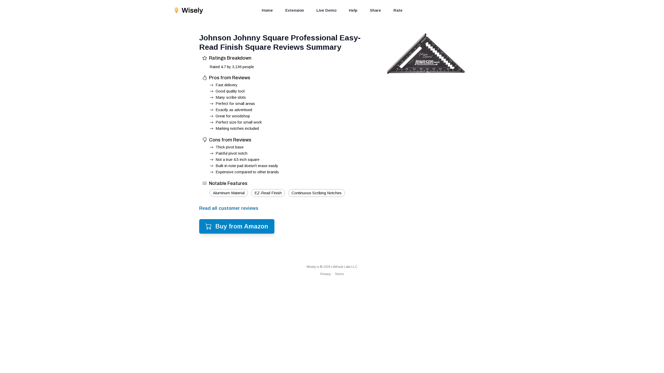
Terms (339, 274)
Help (353, 10)
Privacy (325, 274)
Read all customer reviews (228, 208)
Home (267, 10)
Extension (294, 10)
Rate (398, 10)
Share (375, 10)
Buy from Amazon (241, 226)
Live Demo (326, 10)
